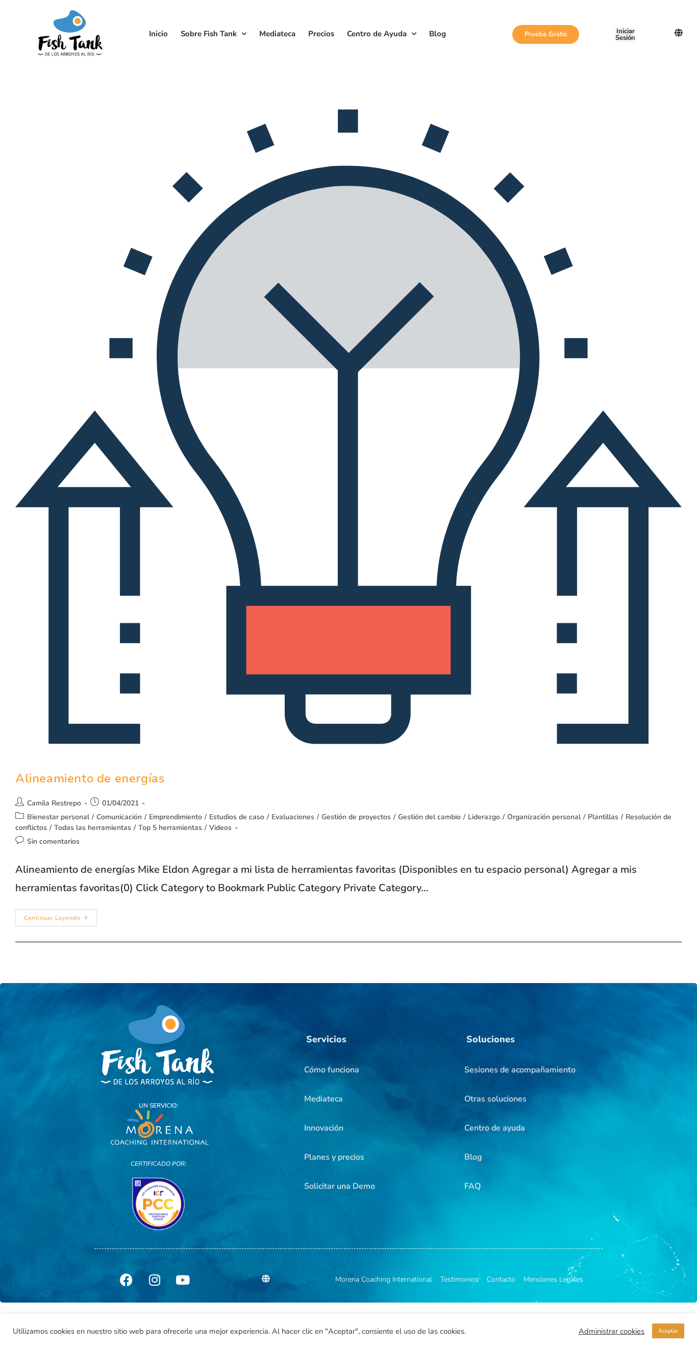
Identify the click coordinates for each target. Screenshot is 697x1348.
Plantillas (603, 817)
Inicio (158, 34)
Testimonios (459, 1279)
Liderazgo (484, 817)
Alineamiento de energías (89, 778)
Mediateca (277, 34)
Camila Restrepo (54, 803)
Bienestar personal (58, 817)
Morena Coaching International (383, 1279)
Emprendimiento (175, 817)
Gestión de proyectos (356, 817)
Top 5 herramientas (170, 827)
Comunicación (119, 817)
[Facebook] (126, 1279)
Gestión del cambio (429, 817)
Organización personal (544, 817)
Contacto (501, 1279)
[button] (326, 1039)
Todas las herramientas (92, 827)
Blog (437, 34)
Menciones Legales (553, 1279)
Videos (220, 827)
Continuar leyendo (60, 915)
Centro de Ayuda (377, 34)
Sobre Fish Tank (209, 34)
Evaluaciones (292, 817)
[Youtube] (182, 1279)
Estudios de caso (236, 817)
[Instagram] (154, 1279)
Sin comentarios (53, 841)
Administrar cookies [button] (611, 1331)
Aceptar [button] (668, 1331)
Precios (321, 34)
